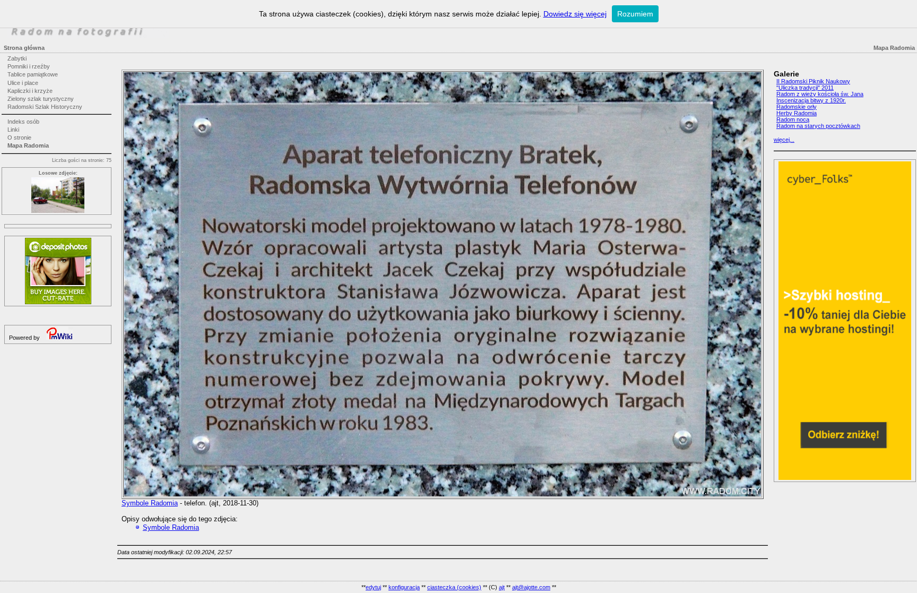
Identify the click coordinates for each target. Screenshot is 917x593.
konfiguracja (404, 587)
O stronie (19, 137)
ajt (502, 587)
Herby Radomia (796, 113)
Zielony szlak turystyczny (40, 99)
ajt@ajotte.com (531, 587)
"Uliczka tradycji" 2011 (805, 87)
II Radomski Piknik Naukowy (813, 81)
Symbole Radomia (150, 503)
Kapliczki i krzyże (30, 91)
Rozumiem (635, 14)
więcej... (784, 139)
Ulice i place (22, 83)
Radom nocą (792, 119)
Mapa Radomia (28, 145)
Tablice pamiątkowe (32, 74)
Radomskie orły (796, 107)
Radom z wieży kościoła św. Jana (819, 94)
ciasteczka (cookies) (454, 587)
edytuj (373, 587)
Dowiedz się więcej (575, 14)
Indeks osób (23, 121)
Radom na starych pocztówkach (818, 126)
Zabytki (17, 58)
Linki (13, 129)
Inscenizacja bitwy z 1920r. (811, 100)
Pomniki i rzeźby (28, 66)
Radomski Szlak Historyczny (44, 107)
